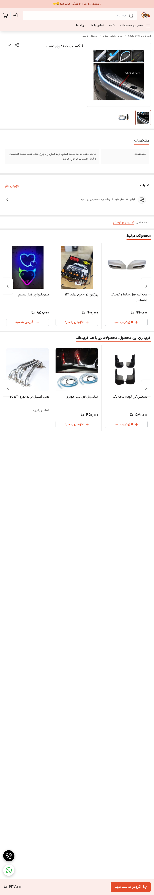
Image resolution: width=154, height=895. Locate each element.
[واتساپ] (8, 870)
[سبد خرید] (5, 15)
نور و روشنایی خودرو (112, 36)
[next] (8, 286)
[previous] (146, 286)
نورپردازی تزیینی (89, 36)
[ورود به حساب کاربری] (16, 15)
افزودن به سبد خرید (128, 887)
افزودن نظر (12, 186)
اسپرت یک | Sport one (139, 36)
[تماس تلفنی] (8, 855)
